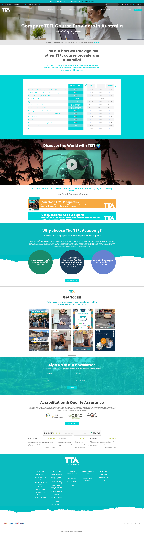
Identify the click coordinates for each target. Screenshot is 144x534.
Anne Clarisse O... (33, 438)
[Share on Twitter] (131, 523)
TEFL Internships (72, 478)
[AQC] (92, 415)
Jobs (117, 9)
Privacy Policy (78, 526)
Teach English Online (88, 9)
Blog (122, 9)
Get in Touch (103, 474)
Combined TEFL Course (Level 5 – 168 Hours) (56, 487)
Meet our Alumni (40, 487)
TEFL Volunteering (72, 481)
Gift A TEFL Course (56, 504)
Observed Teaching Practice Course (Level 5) (56, 493)
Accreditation (40, 480)
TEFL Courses (60, 9)
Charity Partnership (40, 477)
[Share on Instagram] (128, 523)
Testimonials (40, 495)
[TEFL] (72, 216)
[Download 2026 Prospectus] (72, 203)
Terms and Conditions (68, 526)
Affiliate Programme (40, 497)
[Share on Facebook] (124, 523)
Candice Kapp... (93, 438)
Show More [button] (72, 354)
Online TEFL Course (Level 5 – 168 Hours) (56, 482)
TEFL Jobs (72, 476)
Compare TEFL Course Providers (40, 483)
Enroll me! (96, 42)
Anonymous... (62, 438)
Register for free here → (88, 1)
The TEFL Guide (88, 476)
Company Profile (40, 492)
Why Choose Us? (40, 474)
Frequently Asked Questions (87, 479)
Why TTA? (50, 9)
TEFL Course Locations (74, 9)
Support (129, 9)
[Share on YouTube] (139, 523)
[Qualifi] (55, 416)
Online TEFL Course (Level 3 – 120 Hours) (56, 478)
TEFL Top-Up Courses (56, 497)
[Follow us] (135, 523)
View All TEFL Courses (56, 474)
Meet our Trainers (40, 489)
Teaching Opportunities (105, 9)
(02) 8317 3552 (8, 4)
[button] (86, 85)
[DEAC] (75, 416)
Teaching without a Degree (72, 484)
